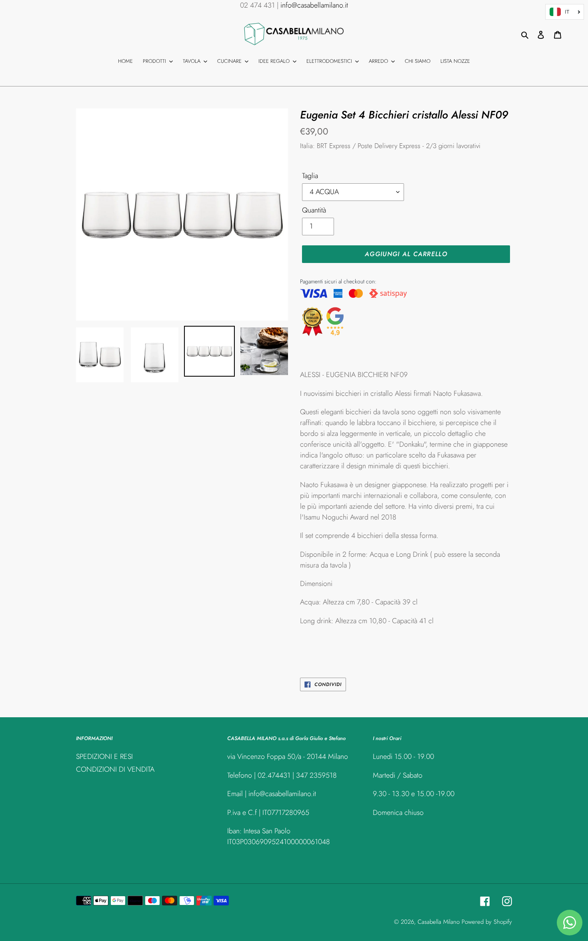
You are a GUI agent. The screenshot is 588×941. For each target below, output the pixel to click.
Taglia (310, 176)
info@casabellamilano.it (314, 5)
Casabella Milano (439, 921)
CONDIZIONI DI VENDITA (115, 769)
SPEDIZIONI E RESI (104, 756)
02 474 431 (257, 5)
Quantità (314, 210)
